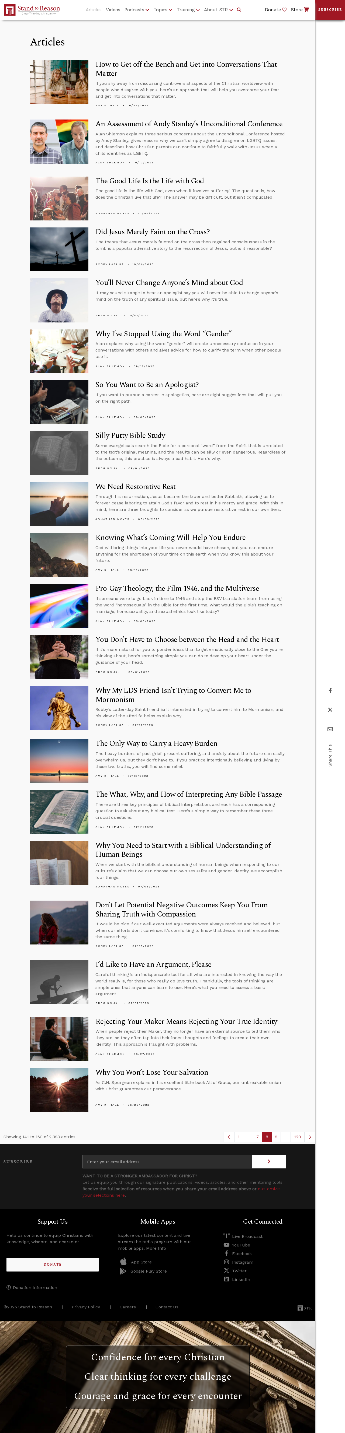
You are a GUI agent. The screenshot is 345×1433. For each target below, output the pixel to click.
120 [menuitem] (297, 1136)
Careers (128, 1306)
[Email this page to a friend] (330, 729)
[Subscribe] (269, 1161)
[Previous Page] (228, 1137)
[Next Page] (310, 1137)
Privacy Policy (86, 1306)
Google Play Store (148, 1271)
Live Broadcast (247, 1236)
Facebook (242, 1253)
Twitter (239, 1270)
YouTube (241, 1245)
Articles (94, 9)
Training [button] (186, 9)
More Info (156, 1248)
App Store (141, 1262)
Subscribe (330, 9)
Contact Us (167, 1306)
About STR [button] (216, 9)
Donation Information (35, 1287)
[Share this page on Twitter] (330, 709)
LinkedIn (241, 1279)
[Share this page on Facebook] (330, 690)
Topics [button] (160, 9)
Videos (113, 9)
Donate (53, 1264)
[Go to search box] (239, 9)
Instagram (242, 1262)
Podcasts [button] (134, 9)
